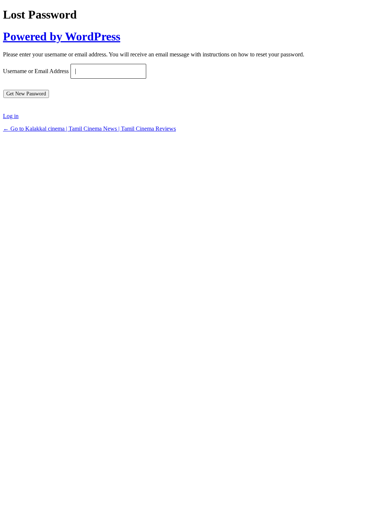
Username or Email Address (36, 71)
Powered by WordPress (61, 36)
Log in (11, 116)
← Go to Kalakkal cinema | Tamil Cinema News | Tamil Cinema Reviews (89, 128)
